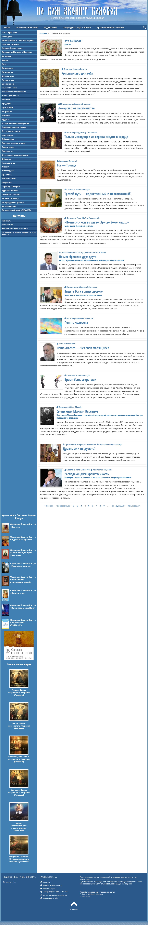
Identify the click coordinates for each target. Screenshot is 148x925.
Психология (7, 151)
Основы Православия (12, 48)
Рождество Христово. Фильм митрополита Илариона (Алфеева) (19, 859)
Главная (6, 27)
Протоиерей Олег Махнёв (70, 407)
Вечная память (9, 179)
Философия (7, 135)
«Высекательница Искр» (22, 608)
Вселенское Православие (14, 92)
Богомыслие (8, 76)
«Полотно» (15, 527)
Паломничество (9, 88)
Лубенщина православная (14, 127)
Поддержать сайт (50, 898)
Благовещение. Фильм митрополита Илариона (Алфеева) (19, 759)
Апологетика (8, 80)
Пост (4, 64)
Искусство (7, 183)
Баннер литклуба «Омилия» (15, 229)
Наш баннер (7, 225)
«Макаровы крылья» (21, 566)
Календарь (7, 36)
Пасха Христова (9, 32)
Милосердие (8, 171)
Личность (6, 100)
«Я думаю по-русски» (21, 539)
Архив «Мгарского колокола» (110, 27)
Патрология (7, 72)
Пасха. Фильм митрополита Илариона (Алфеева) (19, 725)
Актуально (7, 111)
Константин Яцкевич (97, 252)
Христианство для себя (77, 73)
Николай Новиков (67, 344)
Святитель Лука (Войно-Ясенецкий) (82, 218)
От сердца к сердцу (11, 131)
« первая (48, 506)
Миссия (5, 167)
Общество (6, 159)
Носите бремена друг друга (77, 256)
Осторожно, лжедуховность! (15, 155)
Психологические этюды (13, 143)
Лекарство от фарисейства (76, 108)
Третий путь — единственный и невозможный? (97, 193)
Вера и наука (8, 147)
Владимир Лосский (68, 161)
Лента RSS (10, 882)
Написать (6, 221)
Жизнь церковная (10, 96)
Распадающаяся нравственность (86, 474)
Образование (8, 139)
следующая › (118, 506)
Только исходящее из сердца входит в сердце (96, 136)
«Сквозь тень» (17, 593)
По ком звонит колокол (27, 27)
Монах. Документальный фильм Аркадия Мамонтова (19, 827)
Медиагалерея (50, 27)
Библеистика (8, 84)
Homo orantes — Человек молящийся (83, 348)
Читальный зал (9, 206)
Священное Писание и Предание (17, 52)
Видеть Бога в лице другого (83, 291)
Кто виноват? (73, 41)
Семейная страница (11, 194)
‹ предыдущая (63, 506)
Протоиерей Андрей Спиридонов (80, 444)
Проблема (6, 175)
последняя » (134, 506)
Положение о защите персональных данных (19, 234)
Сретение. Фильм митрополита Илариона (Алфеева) (19, 792)
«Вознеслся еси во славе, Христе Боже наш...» (96, 222)
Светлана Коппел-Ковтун (75, 69)
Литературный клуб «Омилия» (77, 27)
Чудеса (5, 119)
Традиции (6, 103)
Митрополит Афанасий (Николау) (75, 104)
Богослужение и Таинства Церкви (18, 40)
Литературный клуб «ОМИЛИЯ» (16, 210)
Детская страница (10, 198)
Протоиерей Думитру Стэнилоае (81, 132)
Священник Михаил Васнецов (77, 411)
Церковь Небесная (11, 44)
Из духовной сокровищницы (15, 123)
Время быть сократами (80, 379)
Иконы (5, 60)
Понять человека (76, 322)
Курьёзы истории (10, 190)
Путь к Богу (7, 108)
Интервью (6, 56)
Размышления (8, 163)
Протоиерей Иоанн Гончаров (79, 318)
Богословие (7, 68)
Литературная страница (13, 202)
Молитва (6, 115)
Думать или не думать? (79, 448)
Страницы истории (11, 187)
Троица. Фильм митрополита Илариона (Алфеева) (19, 692)
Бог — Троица (66, 165)
